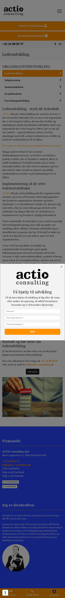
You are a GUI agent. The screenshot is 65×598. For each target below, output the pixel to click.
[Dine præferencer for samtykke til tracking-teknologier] (5, 593)
